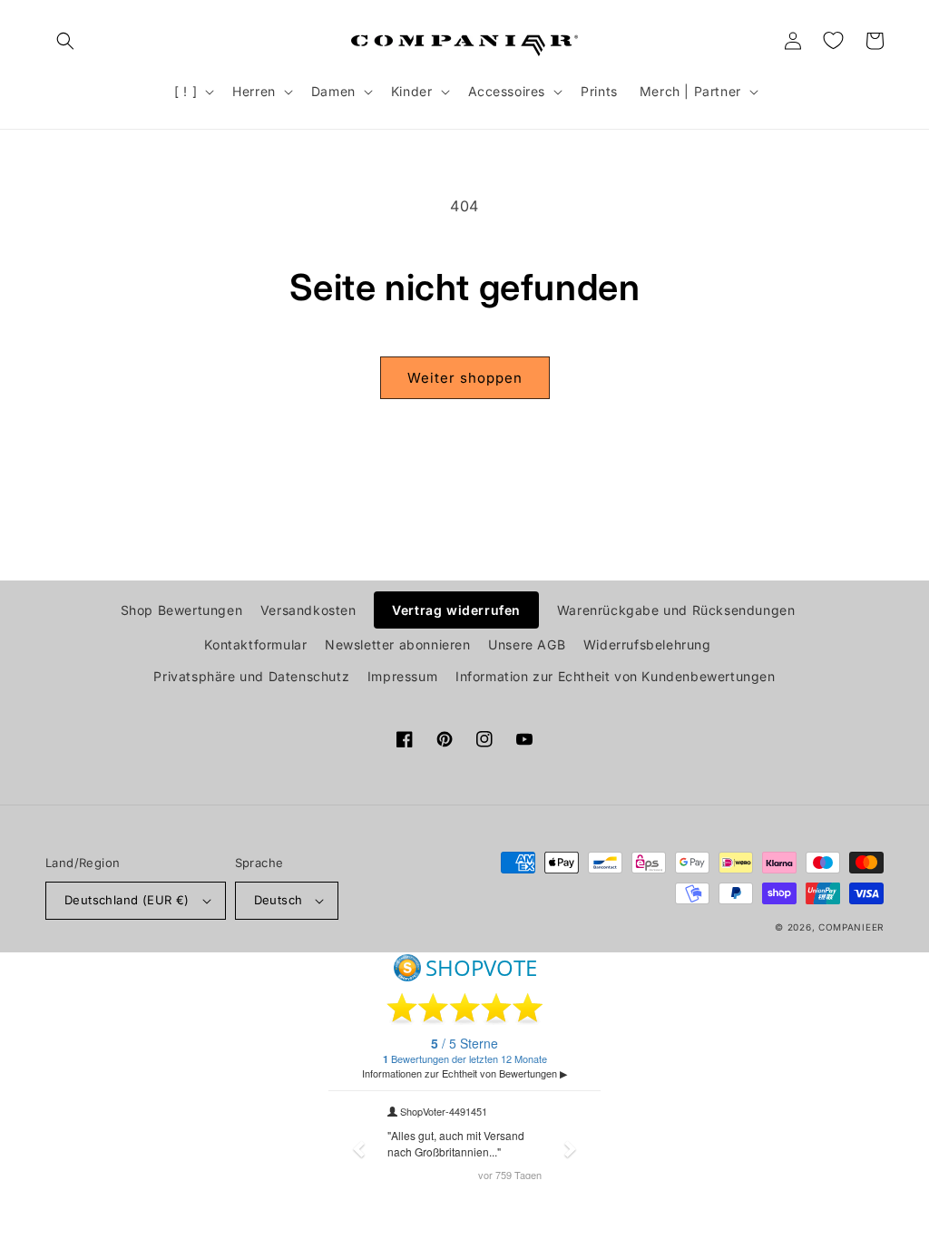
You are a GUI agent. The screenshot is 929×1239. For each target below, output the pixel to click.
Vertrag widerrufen (456, 610)
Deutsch (278, 900)
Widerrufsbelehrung (647, 644)
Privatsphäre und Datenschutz (251, 676)
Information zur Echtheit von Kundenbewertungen (615, 676)
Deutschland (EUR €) (127, 900)
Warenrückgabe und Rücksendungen (676, 610)
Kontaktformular (255, 644)
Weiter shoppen (465, 377)
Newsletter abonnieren (398, 644)
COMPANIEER (851, 927)
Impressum (402, 676)
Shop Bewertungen (182, 610)
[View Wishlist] (833, 41)
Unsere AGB (526, 644)
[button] (65, 41)
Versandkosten (308, 610)
